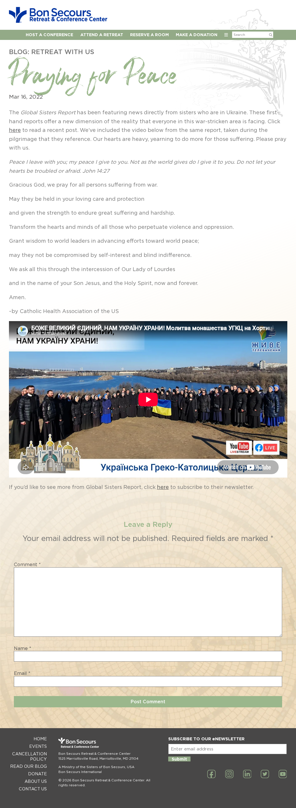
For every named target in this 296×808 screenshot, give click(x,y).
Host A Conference (49, 34)
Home (40, 738)
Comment (27, 564)
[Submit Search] (270, 34)
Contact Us (33, 788)
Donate (37, 773)
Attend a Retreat (101, 34)
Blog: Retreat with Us (51, 52)
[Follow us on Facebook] (211, 774)
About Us (36, 781)
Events (38, 746)
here (15, 130)
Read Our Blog (28, 766)
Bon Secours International (80, 772)
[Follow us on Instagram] (229, 774)
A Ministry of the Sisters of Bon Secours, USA (96, 767)
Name (22, 648)
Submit (179, 759)
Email (22, 673)
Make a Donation (196, 34)
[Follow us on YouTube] (283, 774)
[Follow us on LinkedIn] (247, 774)
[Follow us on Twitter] (265, 774)
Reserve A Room (149, 34)
